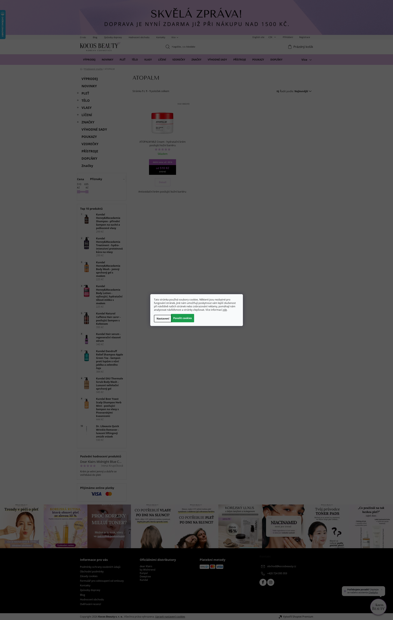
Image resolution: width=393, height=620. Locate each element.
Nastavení (163, 318)
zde (225, 309)
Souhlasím (182, 318)
